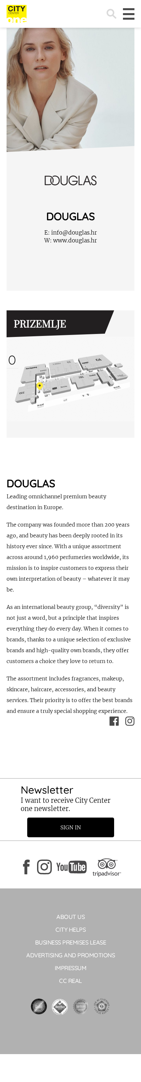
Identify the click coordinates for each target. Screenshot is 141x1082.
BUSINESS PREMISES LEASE (70, 942)
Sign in (70, 827)
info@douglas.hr (70, 232)
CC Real (70, 981)
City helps (70, 929)
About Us (70, 917)
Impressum (71, 968)
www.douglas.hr (70, 240)
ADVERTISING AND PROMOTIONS (70, 955)
